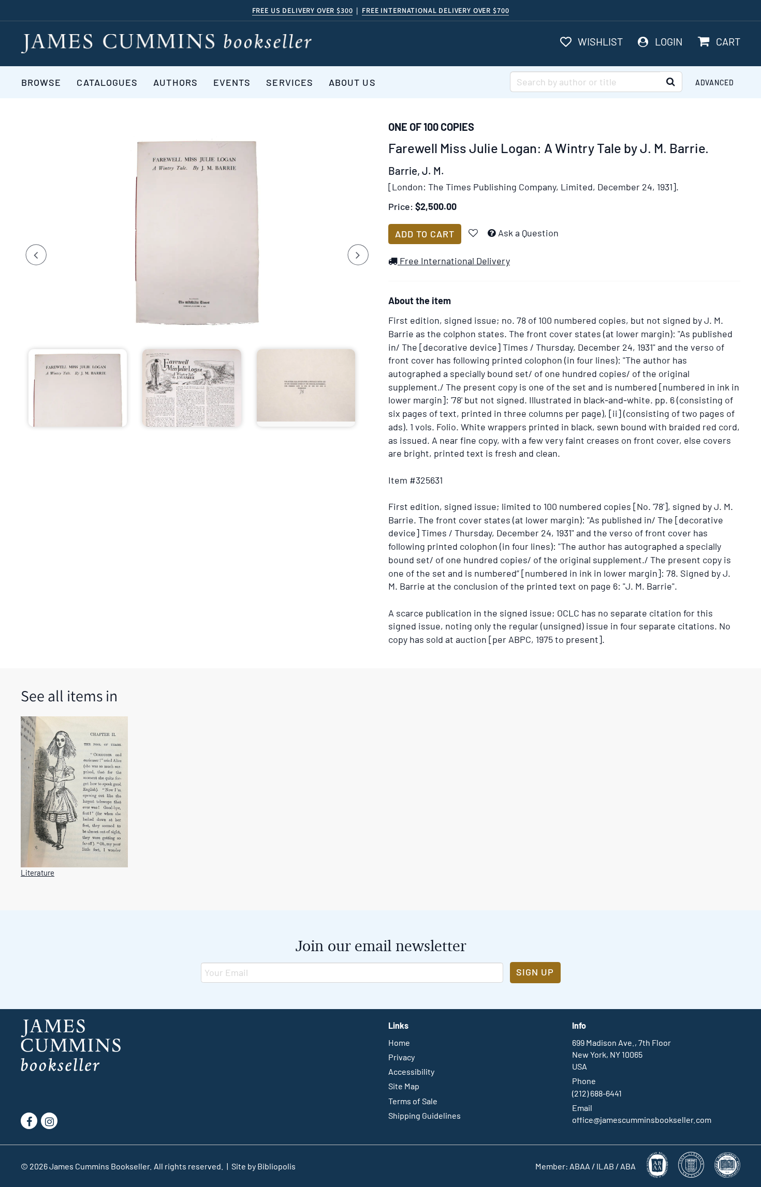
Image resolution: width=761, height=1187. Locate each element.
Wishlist (600, 41)
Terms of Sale (412, 1101)
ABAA (579, 1166)
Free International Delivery (454, 260)
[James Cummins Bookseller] (166, 43)
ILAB (605, 1166)
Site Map (403, 1086)
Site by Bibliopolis (263, 1166)
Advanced (714, 82)
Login (669, 41)
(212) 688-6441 (597, 1093)
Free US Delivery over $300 (302, 10)
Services (289, 82)
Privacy (401, 1057)
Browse (41, 82)
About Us (352, 82)
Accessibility (411, 1071)
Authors (175, 82)
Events (232, 82)
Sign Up (535, 972)
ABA (628, 1166)
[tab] (77, 388)
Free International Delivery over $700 (435, 10)
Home (399, 1042)
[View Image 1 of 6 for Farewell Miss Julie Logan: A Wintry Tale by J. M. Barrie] (197, 232)
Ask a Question (528, 232)
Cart (727, 41)
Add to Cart (425, 233)
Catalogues (107, 82)
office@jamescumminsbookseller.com (641, 1119)
